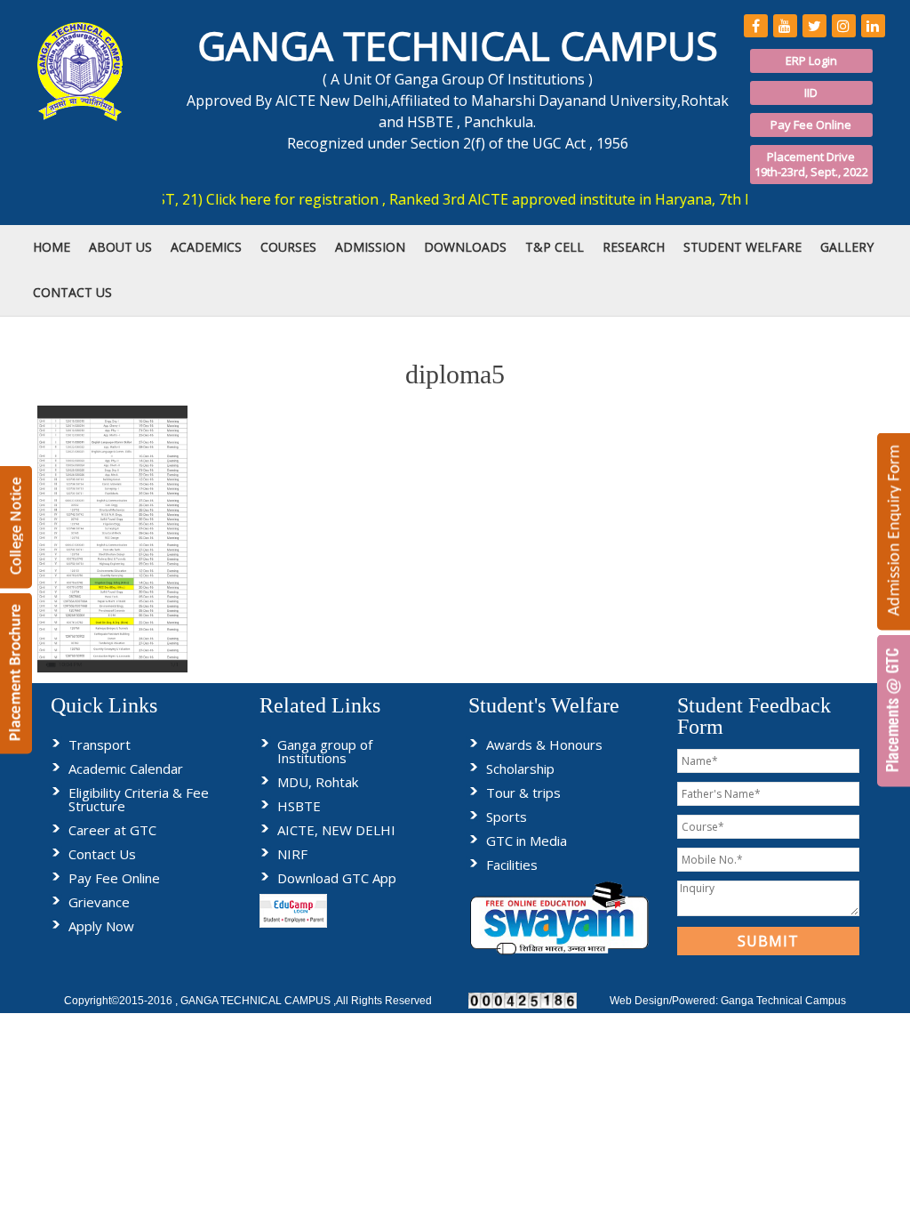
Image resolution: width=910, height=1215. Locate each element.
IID (811, 92)
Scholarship (520, 768)
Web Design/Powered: (665, 1000)
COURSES (288, 246)
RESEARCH (634, 246)
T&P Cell (554, 246)
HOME (51, 246)
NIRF (292, 854)
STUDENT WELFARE (742, 246)
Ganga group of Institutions (324, 751)
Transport (99, 744)
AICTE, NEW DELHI (336, 830)
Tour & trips (523, 792)
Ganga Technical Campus (783, 1000)
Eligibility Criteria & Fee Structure (138, 799)
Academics (206, 246)
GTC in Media (526, 840)
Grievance (99, 902)
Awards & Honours (544, 744)
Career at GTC (112, 830)
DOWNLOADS (465, 246)
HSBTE (299, 806)
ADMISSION (370, 246)
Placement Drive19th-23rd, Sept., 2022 (811, 164)
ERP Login (811, 60)
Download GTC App (336, 878)
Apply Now (101, 926)
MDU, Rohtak (317, 782)
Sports (506, 816)
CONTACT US (72, 292)
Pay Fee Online (810, 125)
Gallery (847, 246)
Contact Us (102, 854)
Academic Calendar (125, 768)
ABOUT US (120, 246)
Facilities (512, 864)
